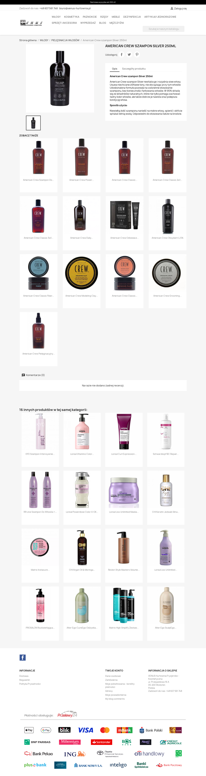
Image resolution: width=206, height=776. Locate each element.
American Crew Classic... (124, 179)
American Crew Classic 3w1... (38, 237)
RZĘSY (104, 16)
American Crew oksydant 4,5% (167, 237)
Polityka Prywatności (30, 683)
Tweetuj (129, 54)
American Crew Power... (81, 179)
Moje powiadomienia (115, 694)
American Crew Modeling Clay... (81, 295)
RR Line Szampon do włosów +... (40, 511)
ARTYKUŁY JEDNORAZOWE (160, 16)
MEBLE (116, 16)
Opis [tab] (114, 68)
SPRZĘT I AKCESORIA (64, 23)
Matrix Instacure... (40, 569)
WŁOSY (56, 16)
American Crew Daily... (81, 237)
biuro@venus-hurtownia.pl (75, 8)
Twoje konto (114, 670)
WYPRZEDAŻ (88, 23)
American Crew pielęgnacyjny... (38, 353)
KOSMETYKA (71, 16)
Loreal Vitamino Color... (82, 454)
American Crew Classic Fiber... (38, 295)
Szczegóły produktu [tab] (134, 68)
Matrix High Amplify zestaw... (124, 627)
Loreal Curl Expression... (123, 454)
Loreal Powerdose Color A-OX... (82, 511)
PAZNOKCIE (90, 16)
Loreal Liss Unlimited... (165, 569)
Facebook (23, 658)
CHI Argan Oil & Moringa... (82, 569)
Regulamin (24, 679)
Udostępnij (122, 54)
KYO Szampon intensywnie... (40, 454)
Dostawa (23, 676)
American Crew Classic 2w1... (167, 179)
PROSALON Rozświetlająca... (40, 627)
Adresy (109, 690)
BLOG (102, 23)
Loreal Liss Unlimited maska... (124, 511)
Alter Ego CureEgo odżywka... (82, 627)
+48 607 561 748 (49, 8)
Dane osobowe (113, 676)
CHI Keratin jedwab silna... (165, 511)
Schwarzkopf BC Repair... (166, 454)
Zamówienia (111, 679)
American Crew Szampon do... (38, 179)
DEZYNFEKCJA (132, 16)
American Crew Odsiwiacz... (124, 237)
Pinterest (137, 54)
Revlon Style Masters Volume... (124, 569)
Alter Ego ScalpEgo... (165, 627)
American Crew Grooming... (167, 295)
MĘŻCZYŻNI (116, 23)
